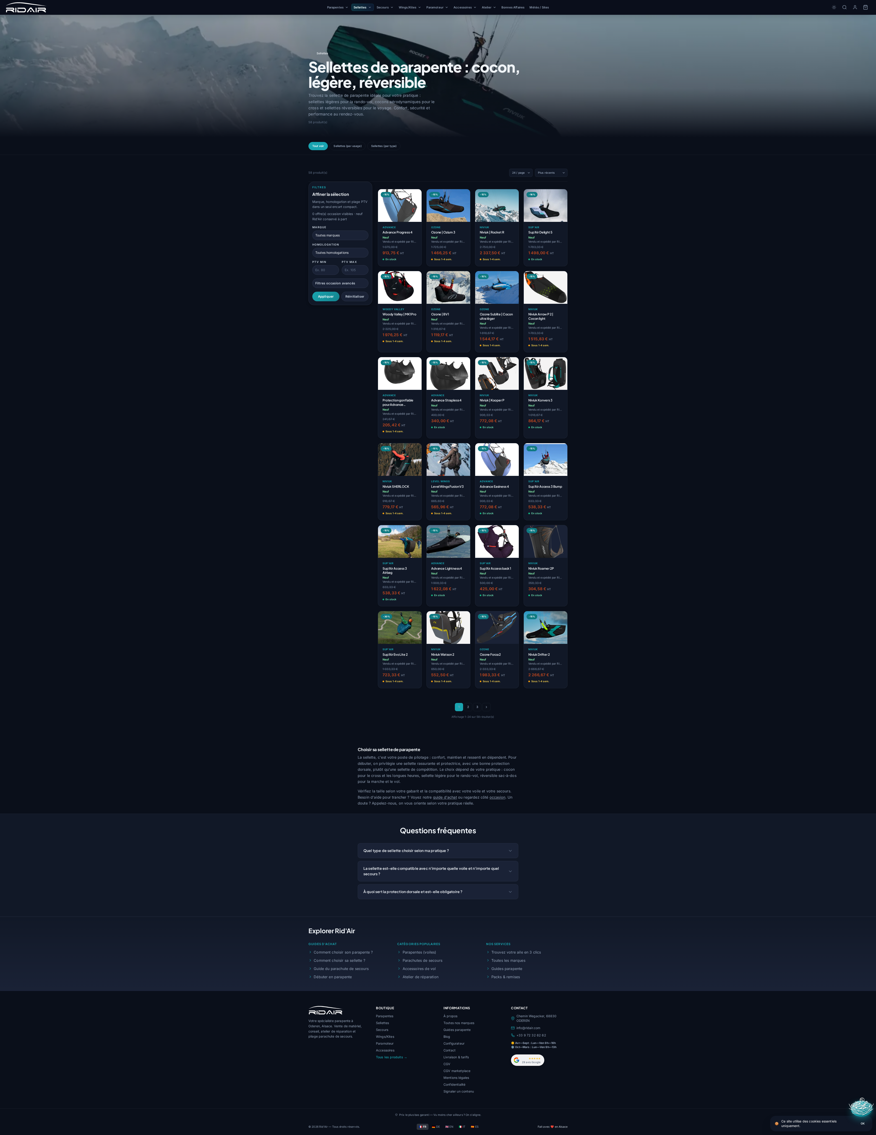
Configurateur (453, 1043)
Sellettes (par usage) (347, 146)
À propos (450, 1016)
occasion (497, 797)
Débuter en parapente (333, 977)
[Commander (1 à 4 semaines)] (414, 346)
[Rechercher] (845, 7)
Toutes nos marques (458, 1023)
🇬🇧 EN (449, 1126)
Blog (446, 1036)
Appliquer (326, 296)
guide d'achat (445, 797)
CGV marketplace (456, 1071)
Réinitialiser (354, 296)
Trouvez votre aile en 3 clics (516, 952)
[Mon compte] (855, 7)
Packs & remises (505, 977)
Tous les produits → (391, 1057)
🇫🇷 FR (423, 1126)
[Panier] (865, 7)
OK (863, 1123)
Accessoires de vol (419, 968)
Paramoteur (434, 7)
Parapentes (335, 7)
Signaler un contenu (458, 1091)
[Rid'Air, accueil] (26, 7)
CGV (446, 1064)
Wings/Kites (408, 7)
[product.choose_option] (414, 260)
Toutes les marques (508, 960)
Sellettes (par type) (383, 146)
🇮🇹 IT (462, 1126)
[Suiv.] (486, 707)
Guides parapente (506, 968)
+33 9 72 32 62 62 (531, 1035)
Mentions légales (456, 1078)
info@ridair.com (528, 1028)
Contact (449, 1050)
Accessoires (463, 7)
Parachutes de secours (422, 960)
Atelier (486, 7)
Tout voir (318, 146)
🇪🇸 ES (475, 1126)
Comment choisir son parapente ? (343, 952)
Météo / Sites (539, 7)
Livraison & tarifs (456, 1057)
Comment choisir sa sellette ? (339, 960)
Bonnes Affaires (512, 7)
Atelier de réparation (420, 977)
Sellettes (360, 7)
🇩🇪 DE (436, 1126)
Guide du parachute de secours (341, 968)
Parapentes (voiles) (419, 952)
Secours (383, 7)
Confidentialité (454, 1084)
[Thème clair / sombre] (834, 7)
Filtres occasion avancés (335, 283)
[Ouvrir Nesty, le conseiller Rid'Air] (861, 1109)
